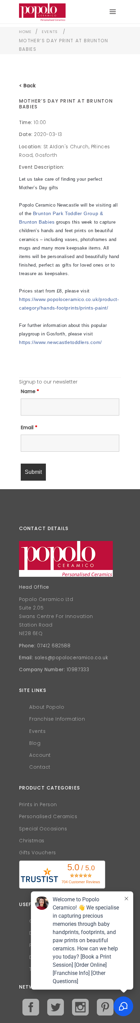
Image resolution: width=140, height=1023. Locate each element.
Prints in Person (38, 804)
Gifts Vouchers (37, 852)
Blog (34, 743)
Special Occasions (43, 829)
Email (29, 427)
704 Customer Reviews (81, 882)
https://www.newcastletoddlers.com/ (60, 342)
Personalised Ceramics (48, 816)
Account (40, 755)
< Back (27, 85)
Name (30, 391)
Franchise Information (57, 719)
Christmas (32, 841)
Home (25, 31)
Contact (40, 767)
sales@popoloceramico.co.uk (71, 658)
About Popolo (47, 707)
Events (50, 31)
